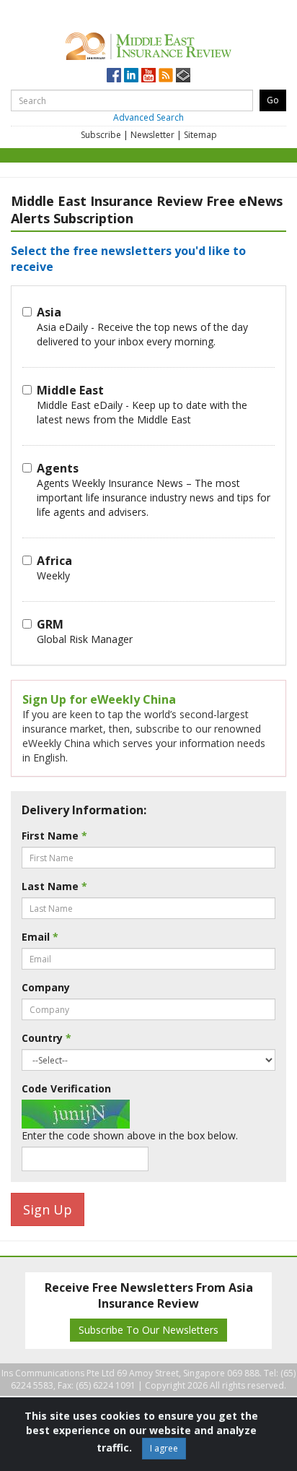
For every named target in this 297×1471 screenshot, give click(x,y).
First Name (54, 835)
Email (40, 937)
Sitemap (200, 135)
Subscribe (101, 135)
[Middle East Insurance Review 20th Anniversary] (148, 44)
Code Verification (66, 1088)
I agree (164, 1448)
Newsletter (152, 135)
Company (46, 987)
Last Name (54, 886)
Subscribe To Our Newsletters (148, 1330)
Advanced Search (148, 117)
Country (46, 1038)
